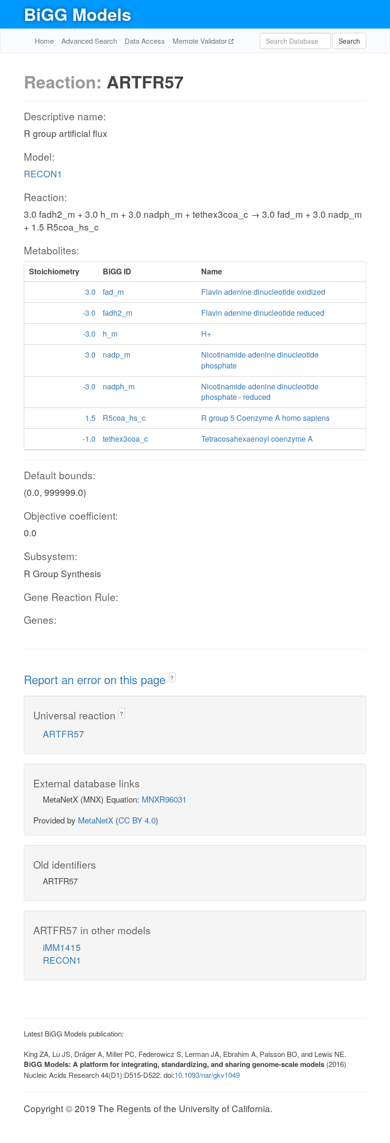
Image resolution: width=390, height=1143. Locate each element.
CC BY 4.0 (137, 820)
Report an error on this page (96, 679)
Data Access (145, 41)
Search (349, 41)
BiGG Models (77, 13)
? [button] (172, 678)
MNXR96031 (164, 799)
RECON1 (43, 173)
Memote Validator (201, 41)
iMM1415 (62, 946)
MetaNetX (95, 820)
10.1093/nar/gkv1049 (207, 1075)
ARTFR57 (63, 733)
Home (44, 41)
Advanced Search (89, 41)
